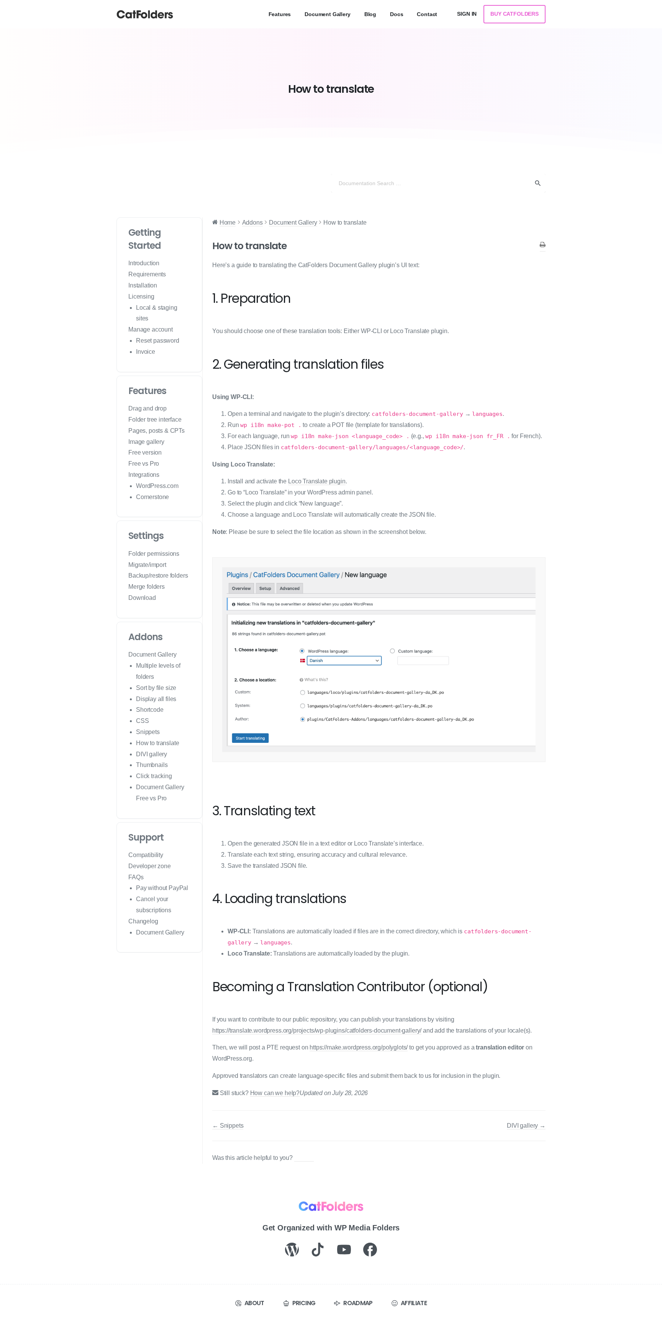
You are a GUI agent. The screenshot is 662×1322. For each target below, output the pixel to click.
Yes (308, 1157)
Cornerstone (152, 497)
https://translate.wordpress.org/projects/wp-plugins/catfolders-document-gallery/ (316, 1030)
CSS (142, 721)
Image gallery (146, 441)
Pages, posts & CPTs (156, 430)
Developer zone (149, 866)
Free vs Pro (143, 463)
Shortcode (150, 709)
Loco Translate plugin (317, 481)
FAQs (135, 877)
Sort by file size (156, 688)
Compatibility (145, 855)
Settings (146, 535)
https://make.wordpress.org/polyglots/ (359, 1047)
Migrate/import (147, 565)
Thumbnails (151, 765)
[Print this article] (543, 246)
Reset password (157, 340)
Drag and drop (147, 408)
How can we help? (275, 1093)
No (299, 1157)
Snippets (148, 732)
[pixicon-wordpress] (292, 1249)
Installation (142, 285)
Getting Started (144, 239)
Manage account (150, 329)
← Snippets (227, 1125)
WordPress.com (157, 486)
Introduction (143, 263)
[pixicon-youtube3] (344, 1249)
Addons (145, 637)
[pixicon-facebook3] (370, 1249)
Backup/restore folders (158, 575)
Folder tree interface (155, 419)
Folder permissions (153, 553)
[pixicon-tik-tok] (318, 1249)
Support (146, 837)
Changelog (143, 921)
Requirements (147, 274)
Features (147, 390)
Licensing (141, 296)
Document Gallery (152, 654)
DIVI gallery (151, 754)
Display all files (156, 699)
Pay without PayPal (162, 888)
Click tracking (154, 776)
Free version (145, 452)
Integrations (143, 474)
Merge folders (146, 586)
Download (142, 597)
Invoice (145, 351)
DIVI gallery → (526, 1125)
